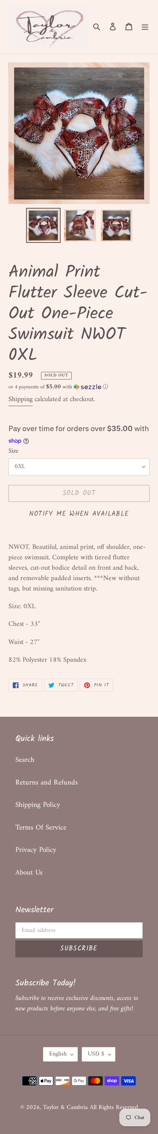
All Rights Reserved (114, 1107)
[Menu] (145, 26)
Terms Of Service (40, 827)
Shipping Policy (37, 805)
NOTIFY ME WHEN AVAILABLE (79, 514)
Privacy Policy (35, 850)
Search (25, 760)
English (58, 1054)
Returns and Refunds (46, 782)
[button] (58, 387)
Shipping (20, 399)
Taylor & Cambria (66, 1107)
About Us (29, 872)
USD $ (96, 1054)
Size (13, 452)
